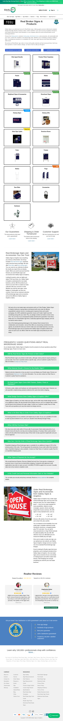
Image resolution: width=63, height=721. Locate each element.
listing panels (15, 36)
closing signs (26, 36)
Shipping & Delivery (42, 687)
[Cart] (58, 10)
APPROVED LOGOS (52, 50)
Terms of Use (40, 689)
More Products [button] (43, 16)
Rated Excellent (17, 578)
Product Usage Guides (28, 685)
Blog (14, 692)
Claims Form (16, 696)
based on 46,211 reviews (42, 578)
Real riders (11, 265)
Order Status (16, 679)
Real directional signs (17, 261)
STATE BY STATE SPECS (32, 50)
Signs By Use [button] (52, 16)
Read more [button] (18, 602)
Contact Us (6, 679)
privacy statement (42, 477)
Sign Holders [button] (26, 16)
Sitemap (6, 687)
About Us (6, 674)
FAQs (14, 694)
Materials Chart (18, 374)
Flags (37, 16)
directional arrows (34, 36)
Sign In (53, 10)
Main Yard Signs (10, 16)
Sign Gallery (26, 674)
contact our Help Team (21, 361)
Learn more (12, 238)
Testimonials (7, 685)
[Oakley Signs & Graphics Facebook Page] (30, 711)
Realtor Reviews (33, 574)
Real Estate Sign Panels (43, 694)
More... (31, 652)
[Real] (10, 22)
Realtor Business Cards (43, 692)
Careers (6, 676)
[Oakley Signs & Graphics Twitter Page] (33, 711)
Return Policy (40, 685)
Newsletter (6, 681)
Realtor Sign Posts (27, 700)
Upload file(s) (16, 689)
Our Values (6, 683)
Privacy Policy (40, 683)
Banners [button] (33, 16)
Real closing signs (22, 265)
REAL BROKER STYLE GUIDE (13, 50)
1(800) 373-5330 (43, 10)
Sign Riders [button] (18, 16)
